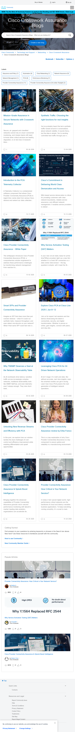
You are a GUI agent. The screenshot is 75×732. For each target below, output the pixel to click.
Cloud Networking (42, 73)
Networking (42, 52)
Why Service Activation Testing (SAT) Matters (21, 618)
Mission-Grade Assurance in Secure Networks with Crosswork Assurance (19, 120)
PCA (24, 78)
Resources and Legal (16, 696)
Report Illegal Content (18, 719)
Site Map (14, 716)
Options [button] (69, 59)
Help (13, 703)
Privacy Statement (9, 728)
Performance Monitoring (40, 78)
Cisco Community (7, 52)
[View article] (19, 100)
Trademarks (15, 714)
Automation (26, 73)
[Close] (55, 723)
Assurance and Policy (9, 73)
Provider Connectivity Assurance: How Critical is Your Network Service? (56, 489)
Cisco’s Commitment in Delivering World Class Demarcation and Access (52, 184)
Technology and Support (26, 52)
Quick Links (13, 686)
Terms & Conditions (18, 705)
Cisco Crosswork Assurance (59, 52)
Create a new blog (37, 42)
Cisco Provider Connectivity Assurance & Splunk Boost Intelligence (16, 489)
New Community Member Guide (16, 543)
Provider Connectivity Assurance (13, 83)
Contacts (14, 690)
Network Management (10, 78)
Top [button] (5, 681)
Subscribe (60, 59)
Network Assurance (60, 73)
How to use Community (13, 538)
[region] (28, 726)
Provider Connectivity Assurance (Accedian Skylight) (46, 83)
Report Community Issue (19, 700)
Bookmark (49, 59)
